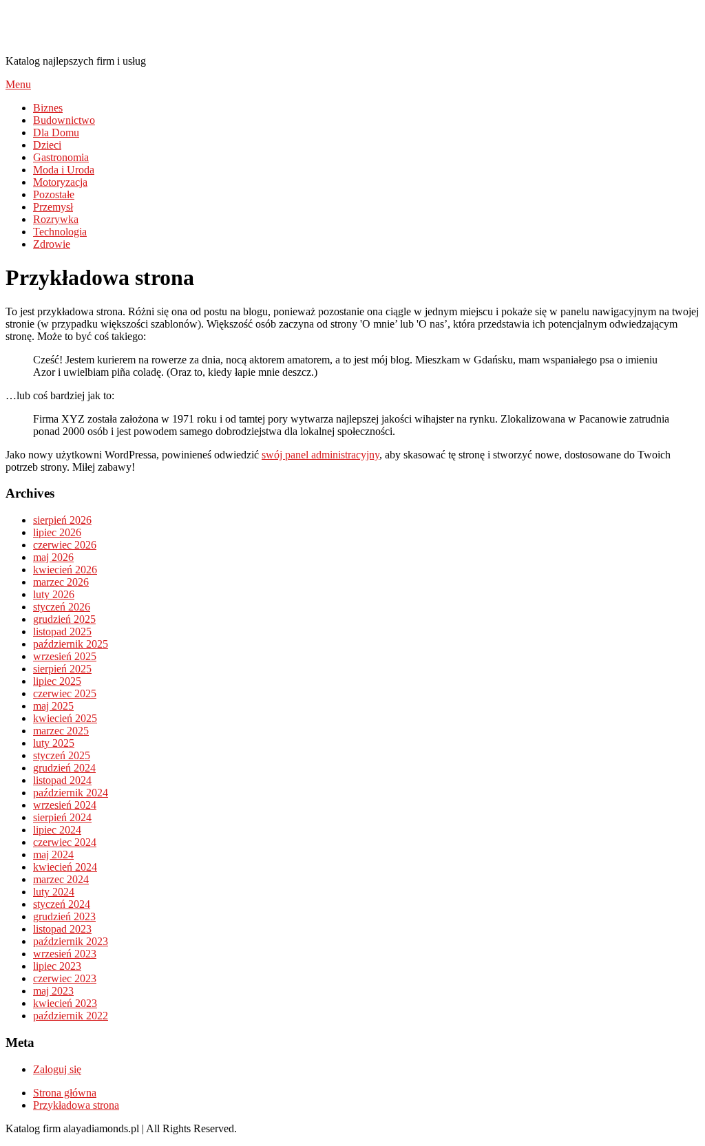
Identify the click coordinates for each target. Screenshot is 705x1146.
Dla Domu (56, 132)
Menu (18, 84)
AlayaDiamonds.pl (93, 26)
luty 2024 (53, 892)
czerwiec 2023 (64, 978)
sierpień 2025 (62, 669)
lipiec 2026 (57, 532)
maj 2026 (53, 557)
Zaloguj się (57, 1069)
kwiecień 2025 (65, 718)
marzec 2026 (61, 582)
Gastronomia (61, 157)
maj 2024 (53, 854)
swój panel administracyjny (320, 454)
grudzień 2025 (64, 619)
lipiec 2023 (57, 966)
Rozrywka (55, 219)
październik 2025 (70, 644)
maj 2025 (53, 706)
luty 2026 (53, 594)
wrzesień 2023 (64, 953)
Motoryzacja (60, 182)
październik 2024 (70, 792)
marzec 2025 (61, 730)
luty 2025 (53, 743)
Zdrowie (51, 244)
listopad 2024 (62, 780)
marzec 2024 (61, 879)
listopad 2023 (62, 929)
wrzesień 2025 (64, 656)
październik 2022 (70, 1015)
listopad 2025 (62, 631)
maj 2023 (53, 991)
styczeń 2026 (61, 607)
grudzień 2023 (64, 916)
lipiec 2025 (57, 681)
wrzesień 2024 (64, 805)
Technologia (60, 231)
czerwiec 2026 (64, 545)
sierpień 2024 (62, 817)
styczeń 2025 (61, 755)
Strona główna (64, 1093)
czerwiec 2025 (64, 693)
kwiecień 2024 (65, 867)
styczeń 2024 (61, 904)
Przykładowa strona (76, 1105)
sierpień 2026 (62, 520)
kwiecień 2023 (65, 1003)
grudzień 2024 (64, 768)
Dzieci (47, 145)
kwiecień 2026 (65, 569)
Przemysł (53, 207)
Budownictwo (64, 120)
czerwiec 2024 (64, 842)
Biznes (48, 108)
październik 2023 (70, 941)
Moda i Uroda (63, 170)
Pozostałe (53, 194)
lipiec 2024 (57, 830)
